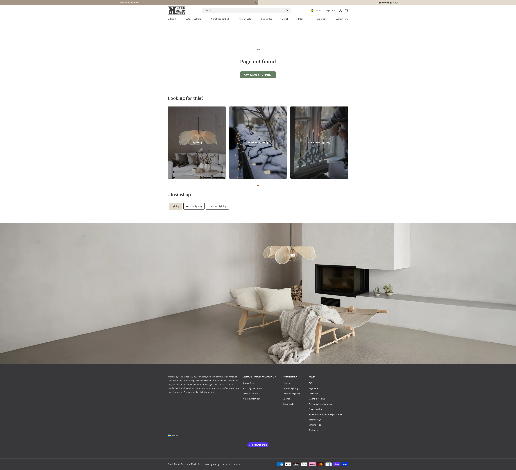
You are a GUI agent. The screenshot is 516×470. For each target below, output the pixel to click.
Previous (167, 206)
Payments (313, 388)
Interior (286, 398)
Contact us (314, 430)
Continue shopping (258, 74)
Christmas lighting (319, 142)
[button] (347, 10)
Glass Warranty (250, 393)
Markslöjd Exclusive (252, 388)
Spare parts (288, 404)
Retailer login (315, 419)
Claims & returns (317, 398)
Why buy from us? (251, 398)
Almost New (248, 383)
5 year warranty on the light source (326, 414)
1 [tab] (258, 185)
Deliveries (313, 393)
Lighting (197, 142)
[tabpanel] (197, 142)
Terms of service (231, 464)
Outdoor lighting (258, 142)
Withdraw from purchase (320, 404)
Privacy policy (315, 409)
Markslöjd (196, 464)
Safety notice (315, 424)
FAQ (310, 383)
